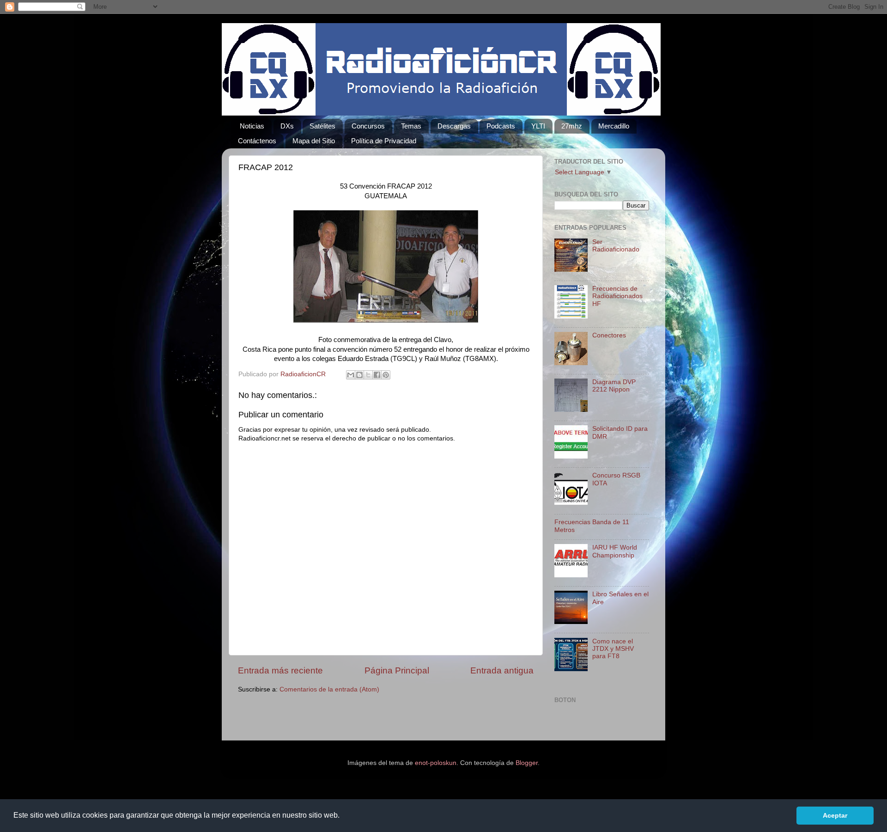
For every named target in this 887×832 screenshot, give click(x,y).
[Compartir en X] (368, 374)
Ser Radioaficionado (615, 246)
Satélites (322, 126)
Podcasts (500, 126)
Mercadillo (613, 126)
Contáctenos (257, 141)
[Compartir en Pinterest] (385, 374)
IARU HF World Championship (614, 551)
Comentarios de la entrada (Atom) (329, 689)
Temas (411, 126)
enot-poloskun (435, 762)
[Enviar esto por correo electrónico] (350, 374)
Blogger (527, 762)
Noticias (252, 126)
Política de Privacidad (383, 141)
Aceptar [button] (835, 815)
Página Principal (397, 670)
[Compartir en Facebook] (377, 374)
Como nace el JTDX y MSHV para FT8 (613, 649)
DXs (287, 126)
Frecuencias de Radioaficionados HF (617, 296)
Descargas (454, 126)
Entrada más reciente (280, 670)
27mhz (571, 126)
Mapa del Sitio (313, 141)
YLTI (538, 126)
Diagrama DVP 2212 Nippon (614, 386)
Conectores (609, 335)
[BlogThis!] (359, 374)
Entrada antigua (502, 670)
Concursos (368, 126)
